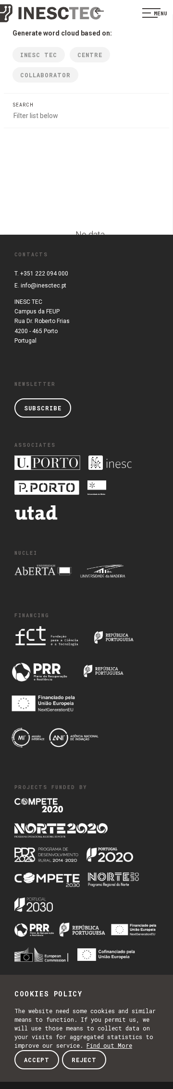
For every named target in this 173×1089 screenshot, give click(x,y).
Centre (89, 55)
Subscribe (43, 408)
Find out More (109, 1045)
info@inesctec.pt (43, 285)
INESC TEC (38, 55)
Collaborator (45, 75)
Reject (84, 1060)
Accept (36, 1060)
